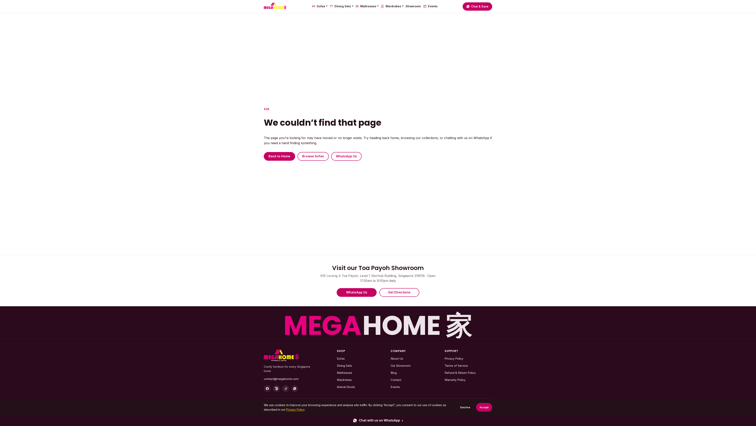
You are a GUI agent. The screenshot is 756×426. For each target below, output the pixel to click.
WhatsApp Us (346, 156)
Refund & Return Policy (460, 373)
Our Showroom (401, 366)
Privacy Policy (454, 358)
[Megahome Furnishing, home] (281, 355)
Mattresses (369, 6)
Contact (396, 380)
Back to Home (279, 156)
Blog (394, 373)
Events (432, 6)
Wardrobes (394, 6)
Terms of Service (456, 366)
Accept (484, 407)
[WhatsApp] (294, 388)
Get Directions (399, 292)
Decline (465, 407)
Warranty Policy (455, 380)
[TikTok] (285, 388)
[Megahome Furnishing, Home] (275, 6)
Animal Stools (346, 387)
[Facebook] (267, 388)
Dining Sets (343, 6)
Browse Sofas (313, 156)
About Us (397, 358)
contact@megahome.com (281, 379)
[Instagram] (276, 388)
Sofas (322, 6)
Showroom (413, 6)
